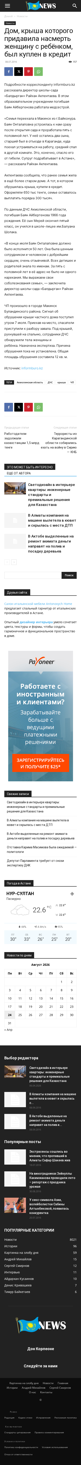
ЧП (72, 382)
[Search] (75, 6)
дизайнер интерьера (36, 622)
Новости (22, 16)
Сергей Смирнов (60, 1388)
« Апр (8, 1030)
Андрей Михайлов (33, 1388)
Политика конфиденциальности (21, 1447)
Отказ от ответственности (18, 1454)
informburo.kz (32, 368)
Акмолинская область (30, 382)
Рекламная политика (65, 1417)
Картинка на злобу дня (24, 1383)
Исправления (43, 1417)
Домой (8, 16)
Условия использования (55, 1447)
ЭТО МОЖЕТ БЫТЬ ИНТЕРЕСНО (30, 467)
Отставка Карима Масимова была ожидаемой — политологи (42, 850)
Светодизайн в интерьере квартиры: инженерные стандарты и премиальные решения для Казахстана (36, 806)
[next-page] (14, 562)
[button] (7, 6)
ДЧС (50, 382)
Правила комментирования (49, 1432)
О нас (32, 1392)
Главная (63, 1383)
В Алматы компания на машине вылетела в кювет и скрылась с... (52, 1098)
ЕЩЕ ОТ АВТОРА (19, 473)
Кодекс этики (25, 1417)
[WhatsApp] (38, 71)
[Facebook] (8, 71)
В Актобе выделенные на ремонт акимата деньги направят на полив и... (48, 1120)
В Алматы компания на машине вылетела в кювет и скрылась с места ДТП (52, 520)
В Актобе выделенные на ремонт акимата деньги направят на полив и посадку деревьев (41, 836)
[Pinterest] (28, 71)
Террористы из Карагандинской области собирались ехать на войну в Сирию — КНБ (59, 443)
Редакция (9, 1417)
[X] (18, 71)
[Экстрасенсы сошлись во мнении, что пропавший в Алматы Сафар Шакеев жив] (15, 1157)
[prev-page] (7, 562)
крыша (61, 382)
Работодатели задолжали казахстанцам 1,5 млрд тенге (21, 440)
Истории (12, 1388)
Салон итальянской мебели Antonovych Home (38, 604)
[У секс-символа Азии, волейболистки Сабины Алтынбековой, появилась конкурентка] (15, 1205)
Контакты (46, 1392)
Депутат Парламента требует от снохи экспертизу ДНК (35, 863)
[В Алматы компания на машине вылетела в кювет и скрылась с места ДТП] (15, 520)
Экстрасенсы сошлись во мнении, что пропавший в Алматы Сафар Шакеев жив (49, 1156)
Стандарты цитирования (17, 1432)
